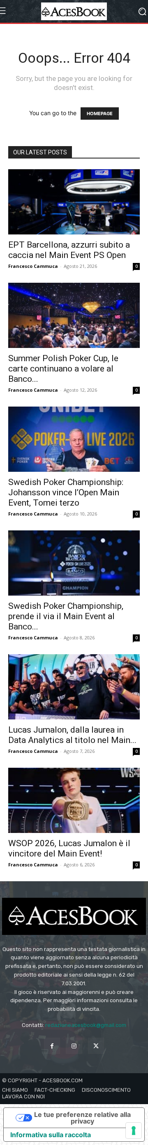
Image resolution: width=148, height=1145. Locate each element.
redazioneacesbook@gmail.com (85, 1025)
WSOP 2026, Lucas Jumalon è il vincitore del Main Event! (69, 848)
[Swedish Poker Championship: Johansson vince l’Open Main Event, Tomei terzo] (74, 439)
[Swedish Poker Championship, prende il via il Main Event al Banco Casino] (74, 563)
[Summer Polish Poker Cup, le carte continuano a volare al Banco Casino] (74, 315)
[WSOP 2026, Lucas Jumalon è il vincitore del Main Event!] (74, 800)
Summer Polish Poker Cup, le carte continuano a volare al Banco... (63, 368)
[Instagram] (74, 1046)
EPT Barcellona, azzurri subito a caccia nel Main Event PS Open (69, 250)
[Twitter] (96, 1046)
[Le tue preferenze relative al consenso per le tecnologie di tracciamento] (133, 1130)
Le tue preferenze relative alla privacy (82, 1117)
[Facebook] (52, 1046)
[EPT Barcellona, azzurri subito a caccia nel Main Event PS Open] (74, 201)
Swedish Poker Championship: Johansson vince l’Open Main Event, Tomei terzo (65, 492)
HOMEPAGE (100, 113)
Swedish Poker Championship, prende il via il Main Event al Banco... (65, 616)
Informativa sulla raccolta (50, 1135)
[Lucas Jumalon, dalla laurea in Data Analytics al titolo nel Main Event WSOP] (74, 686)
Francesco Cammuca (33, 266)
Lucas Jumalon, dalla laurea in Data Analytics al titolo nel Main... (72, 735)
